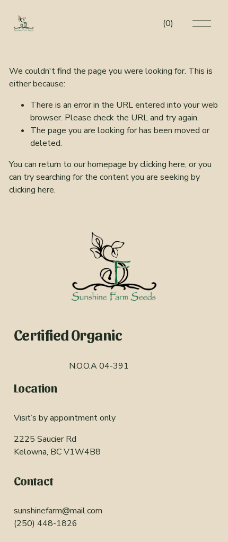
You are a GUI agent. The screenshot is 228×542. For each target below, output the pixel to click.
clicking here (162, 164)
